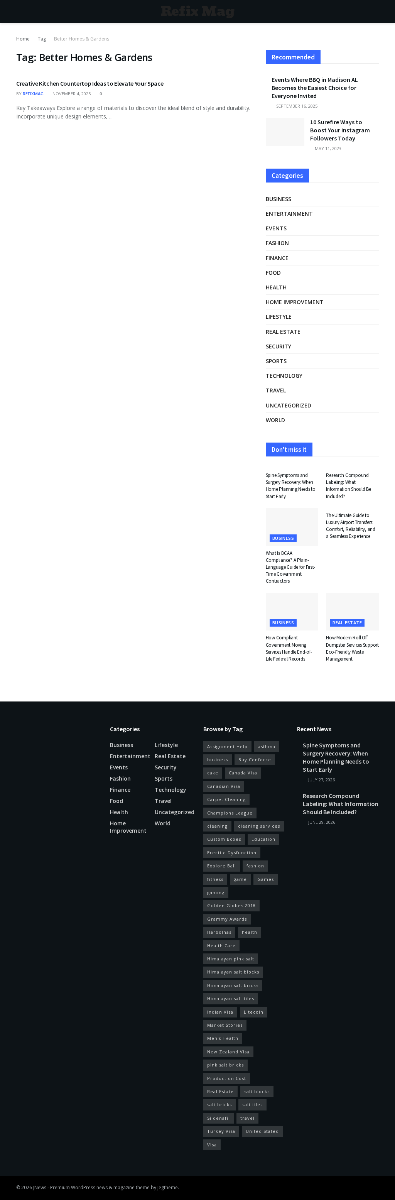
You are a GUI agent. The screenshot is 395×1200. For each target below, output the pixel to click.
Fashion (277, 243)
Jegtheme (167, 1187)
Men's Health (222, 1038)
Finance (277, 258)
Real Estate (220, 1091)
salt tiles (252, 1104)
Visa (212, 1145)
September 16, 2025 (296, 106)
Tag (42, 38)
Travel (276, 390)
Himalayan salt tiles (230, 998)
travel (247, 1118)
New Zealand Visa (228, 1052)
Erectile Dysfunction (232, 852)
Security (278, 346)
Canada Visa (243, 773)
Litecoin (253, 1012)
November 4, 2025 (71, 93)
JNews (39, 1187)
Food (273, 272)
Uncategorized (288, 405)
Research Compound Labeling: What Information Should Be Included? (348, 486)
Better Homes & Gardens (81, 38)
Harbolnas (219, 932)
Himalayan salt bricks (232, 985)
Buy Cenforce (254, 759)
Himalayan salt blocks (233, 972)
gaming (216, 892)
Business (278, 199)
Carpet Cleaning (226, 799)
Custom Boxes (224, 839)
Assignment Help (227, 746)
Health (276, 287)
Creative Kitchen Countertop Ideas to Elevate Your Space (89, 83)
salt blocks (257, 1091)
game (240, 879)
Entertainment (289, 213)
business (217, 759)
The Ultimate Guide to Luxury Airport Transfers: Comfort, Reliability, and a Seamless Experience (350, 526)
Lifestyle (279, 316)
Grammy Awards (227, 919)
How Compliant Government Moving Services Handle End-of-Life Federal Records (289, 648)
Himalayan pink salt (230, 959)
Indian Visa (220, 1012)
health (249, 932)
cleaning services (259, 826)
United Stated (262, 1131)
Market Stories (225, 1025)
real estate (283, 331)
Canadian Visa (223, 786)
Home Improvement (295, 302)
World (275, 420)
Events (276, 228)
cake (212, 773)
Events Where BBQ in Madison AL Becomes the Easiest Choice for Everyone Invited (315, 88)
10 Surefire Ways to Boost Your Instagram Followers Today (340, 130)
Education (263, 839)
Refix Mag (197, 11)
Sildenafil (218, 1118)
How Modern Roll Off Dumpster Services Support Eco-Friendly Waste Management (352, 648)
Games (265, 879)
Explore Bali (221, 866)
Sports (276, 361)
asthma (266, 746)
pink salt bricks (225, 1065)
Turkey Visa (221, 1131)
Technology (284, 375)
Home (23, 38)
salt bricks (219, 1104)
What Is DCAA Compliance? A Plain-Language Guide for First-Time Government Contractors (291, 567)
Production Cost (226, 1078)
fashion (255, 866)
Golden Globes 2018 (231, 905)
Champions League (230, 813)
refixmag (33, 93)
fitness (215, 879)
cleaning (217, 826)
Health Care (221, 945)
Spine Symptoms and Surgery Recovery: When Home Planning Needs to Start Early (291, 486)
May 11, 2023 (327, 148)
